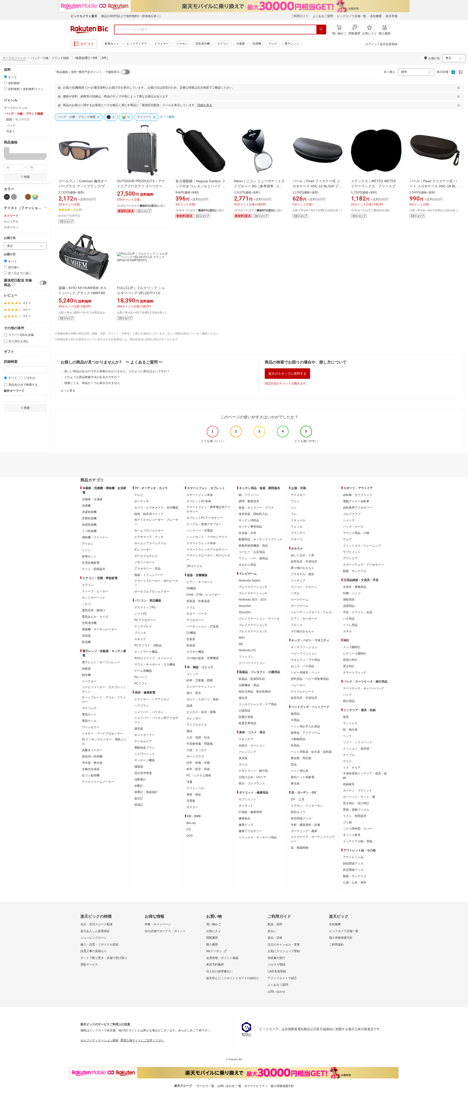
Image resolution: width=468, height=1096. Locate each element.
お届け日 (10, 254)
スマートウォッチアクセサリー (206, 549)
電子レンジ (291, 43)
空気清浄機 (202, 43)
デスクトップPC (145, 607)
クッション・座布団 (356, 748)
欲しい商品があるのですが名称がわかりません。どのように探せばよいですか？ (117, 371)
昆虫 (294, 764)
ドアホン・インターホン (307, 805)
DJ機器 (191, 632)
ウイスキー (298, 495)
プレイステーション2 (253, 631)
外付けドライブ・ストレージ (153, 658)
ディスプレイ (143, 626)
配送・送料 (275, 924)
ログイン (371, 44)
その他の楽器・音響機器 (202, 658)
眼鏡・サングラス (354, 571)
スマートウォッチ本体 (201, 543)
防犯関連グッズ (353, 863)
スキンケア (246, 739)
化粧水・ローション (252, 745)
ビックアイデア (137, 43)
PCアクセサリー (145, 620)
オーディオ (141, 501)
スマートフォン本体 (199, 495)
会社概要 (376, 16)
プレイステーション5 (253, 587)
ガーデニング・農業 (304, 831)
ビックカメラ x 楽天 (84, 16)
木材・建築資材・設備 (305, 824)
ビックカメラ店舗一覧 (351, 16)
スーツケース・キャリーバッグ (363, 688)
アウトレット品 (353, 857)
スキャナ (140, 639)
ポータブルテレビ (146, 556)
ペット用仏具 (299, 771)
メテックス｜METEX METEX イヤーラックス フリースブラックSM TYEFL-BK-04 (375, 186)
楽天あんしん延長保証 (95, 931)
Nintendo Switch (249, 580)
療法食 (295, 783)
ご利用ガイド (300, 16)
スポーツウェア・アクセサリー (363, 564)
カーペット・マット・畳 (359, 797)
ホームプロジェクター (149, 530)
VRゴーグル (194, 566)
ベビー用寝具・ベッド (305, 672)
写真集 (190, 801)
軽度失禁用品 (247, 723)
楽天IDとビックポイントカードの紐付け (232, 978)
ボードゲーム (299, 606)
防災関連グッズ (301, 818)
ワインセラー (90, 727)
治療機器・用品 (249, 685)
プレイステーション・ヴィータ (259, 618)
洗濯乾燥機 (89, 512)
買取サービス (89, 964)
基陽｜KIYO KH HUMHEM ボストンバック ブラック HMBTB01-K (83, 293)
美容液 (243, 758)
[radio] (5, 76)
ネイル (243, 764)
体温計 (138, 804)
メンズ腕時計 (352, 647)
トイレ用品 (350, 625)
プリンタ (140, 632)
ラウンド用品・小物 (356, 533)
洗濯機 (256, 43)
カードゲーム (299, 599)
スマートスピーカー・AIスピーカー (156, 583)
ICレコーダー (143, 549)
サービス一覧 (205, 1086)
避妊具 (243, 698)
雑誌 (189, 731)
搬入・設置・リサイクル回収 (99, 944)
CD (188, 829)
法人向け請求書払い (219, 971)
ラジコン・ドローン (304, 587)
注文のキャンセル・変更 (284, 944)
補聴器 (138, 766)
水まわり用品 (247, 564)
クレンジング (247, 752)
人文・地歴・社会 (198, 737)
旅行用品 (349, 701)
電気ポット (89, 714)
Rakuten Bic (89, 29)
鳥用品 (295, 745)
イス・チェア (352, 767)
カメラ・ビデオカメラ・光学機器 (156, 507)
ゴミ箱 (347, 822)
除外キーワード (14, 390)
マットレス (350, 723)
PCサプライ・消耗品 (148, 645)
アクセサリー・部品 (147, 568)
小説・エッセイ (196, 750)
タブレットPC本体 (198, 501)
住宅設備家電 (90, 562)
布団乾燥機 (89, 524)
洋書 (189, 782)
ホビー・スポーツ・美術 (202, 699)
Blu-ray (191, 823)
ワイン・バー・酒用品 (253, 558)
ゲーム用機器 (143, 671)
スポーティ (11, 227)
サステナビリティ (256, 1086)
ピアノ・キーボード (199, 582)
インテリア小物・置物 (357, 841)
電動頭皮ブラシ (144, 747)
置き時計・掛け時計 (356, 803)
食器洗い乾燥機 (92, 756)
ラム (294, 514)
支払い (272, 931)
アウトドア (350, 558)
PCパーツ (140, 677)
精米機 (86, 675)
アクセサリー (195, 620)
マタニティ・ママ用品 (305, 660)
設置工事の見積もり (93, 951)
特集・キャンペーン (158, 924)
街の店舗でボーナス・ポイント (165, 931)
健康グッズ (246, 824)
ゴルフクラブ (352, 514)
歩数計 (138, 785)
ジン (294, 507)
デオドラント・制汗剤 (253, 771)
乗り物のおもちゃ (302, 568)
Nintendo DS (247, 650)
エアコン (223, 43)
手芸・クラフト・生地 (357, 612)
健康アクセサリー (250, 831)
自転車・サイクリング (357, 495)
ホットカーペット (93, 597)
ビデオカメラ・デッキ (149, 537)
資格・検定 (193, 794)
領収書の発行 (276, 958)
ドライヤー (161, 43)
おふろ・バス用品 (302, 666)
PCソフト (140, 683)
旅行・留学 (193, 693)
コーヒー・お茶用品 (252, 552)
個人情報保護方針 (340, 937)
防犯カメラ (298, 812)
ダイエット (246, 805)
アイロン (88, 543)
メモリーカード (144, 562)
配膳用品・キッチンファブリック (261, 539)
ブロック (296, 625)
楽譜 (189, 705)
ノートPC (140, 613)
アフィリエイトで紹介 (282, 978)
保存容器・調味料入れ (253, 514)
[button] (6, 153)
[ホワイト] (21, 197)
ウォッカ (296, 526)
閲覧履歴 (212, 937)
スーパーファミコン (252, 663)
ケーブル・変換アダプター (204, 524)
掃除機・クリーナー (95, 537)
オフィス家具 (352, 835)
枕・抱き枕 (350, 729)
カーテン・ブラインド (357, 790)
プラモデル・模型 (302, 574)
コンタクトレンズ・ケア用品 (258, 704)
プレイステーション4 (253, 593)
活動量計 (140, 779)
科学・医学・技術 (198, 769)
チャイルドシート (302, 691)
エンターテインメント (201, 686)
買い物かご (213, 924)
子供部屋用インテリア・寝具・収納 (365, 776)
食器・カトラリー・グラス (256, 507)
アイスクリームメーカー (98, 782)
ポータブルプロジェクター (151, 591)
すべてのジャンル (14, 58)
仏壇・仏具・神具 (354, 882)
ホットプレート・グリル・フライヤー (104, 700)
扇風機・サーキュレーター (99, 629)
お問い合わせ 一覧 (229, 1086)
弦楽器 (190, 639)
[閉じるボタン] (459, 88)
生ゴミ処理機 (90, 775)
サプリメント (247, 799)
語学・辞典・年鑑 (198, 762)
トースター (89, 681)
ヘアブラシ (141, 705)
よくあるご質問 (322, 16)
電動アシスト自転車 (356, 501)
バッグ (347, 694)
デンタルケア (143, 741)
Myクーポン (214, 951)
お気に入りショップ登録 (284, 951)
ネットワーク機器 (146, 652)
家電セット (112, 43)
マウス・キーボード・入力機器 (154, 664)
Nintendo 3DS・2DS (252, 599)
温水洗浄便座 (143, 773)
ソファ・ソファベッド (357, 742)
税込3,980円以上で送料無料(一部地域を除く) (130, 16)
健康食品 (244, 818)
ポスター (192, 807)
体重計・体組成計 (146, 792)
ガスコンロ (89, 708)
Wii (241, 644)
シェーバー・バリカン (149, 712)
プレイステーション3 (253, 625)
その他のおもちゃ (302, 631)
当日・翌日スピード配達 (96, 924)
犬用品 (295, 720)
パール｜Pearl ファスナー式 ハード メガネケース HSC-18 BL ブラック (435, 186)
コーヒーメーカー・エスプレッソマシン (104, 689)
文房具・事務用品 (354, 587)
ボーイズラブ (195, 756)
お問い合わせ (276, 991)
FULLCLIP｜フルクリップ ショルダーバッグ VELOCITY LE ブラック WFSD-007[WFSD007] (141, 293)
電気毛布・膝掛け (93, 610)
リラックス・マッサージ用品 (258, 837)
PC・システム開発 (198, 775)
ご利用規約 (336, 944)
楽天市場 (391, 16)
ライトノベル (195, 788)
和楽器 (190, 645)
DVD (189, 835)
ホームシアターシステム (150, 543)
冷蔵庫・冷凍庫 (92, 499)
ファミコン (246, 656)
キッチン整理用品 (250, 526)
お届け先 (10, 238)
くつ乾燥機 (89, 531)
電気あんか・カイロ (95, 616)
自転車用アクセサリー (357, 507)
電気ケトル (89, 721)
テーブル (349, 755)
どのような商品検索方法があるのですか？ (92, 377)
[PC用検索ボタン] (321, 29)
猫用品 (295, 713)
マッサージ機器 (144, 760)
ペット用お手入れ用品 (305, 726)
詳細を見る (204, 105)
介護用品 (244, 710)
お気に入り (213, 931)
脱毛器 (138, 728)
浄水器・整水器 (92, 762)
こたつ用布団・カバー (357, 828)
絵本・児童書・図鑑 (199, 680)
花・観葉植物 (299, 847)
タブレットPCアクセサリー (204, 518)
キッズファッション (304, 647)
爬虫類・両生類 (301, 758)
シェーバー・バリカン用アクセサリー (156, 720)
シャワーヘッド (144, 754)
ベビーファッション (304, 653)
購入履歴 (212, 944)
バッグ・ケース (353, 526)
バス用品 (349, 618)
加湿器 (86, 635)
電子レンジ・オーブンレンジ (101, 662)
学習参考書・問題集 (199, 743)
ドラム (190, 607)
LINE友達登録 (277, 971)
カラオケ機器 (195, 652)
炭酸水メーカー (92, 750)
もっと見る (68, 390)
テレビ (272, 43)
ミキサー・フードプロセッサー (102, 733)
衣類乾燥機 (89, 518)
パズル (295, 593)
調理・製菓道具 (249, 501)
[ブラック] (7, 197)
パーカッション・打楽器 (202, 626)
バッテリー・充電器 (199, 530)
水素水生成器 (90, 769)
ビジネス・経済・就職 (201, 712)
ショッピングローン (93, 937)
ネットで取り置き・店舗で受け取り (103, 958)
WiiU (242, 637)
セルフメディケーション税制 (99, 1040)
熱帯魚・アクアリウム (305, 732)
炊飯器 (86, 668)
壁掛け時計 (350, 660)
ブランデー (298, 533)
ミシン (86, 550)
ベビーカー (298, 685)
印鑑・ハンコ (352, 593)
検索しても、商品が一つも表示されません (92, 383)
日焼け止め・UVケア (252, 777)
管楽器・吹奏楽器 (198, 601)
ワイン (295, 501)
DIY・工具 (297, 799)
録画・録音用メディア (149, 514)
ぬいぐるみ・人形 (302, 555)
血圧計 (138, 798)
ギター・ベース (196, 613)
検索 (27, 177)
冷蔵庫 (240, 43)
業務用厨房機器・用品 (253, 545)
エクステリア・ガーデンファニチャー (313, 839)
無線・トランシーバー (149, 575)
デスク (347, 761)
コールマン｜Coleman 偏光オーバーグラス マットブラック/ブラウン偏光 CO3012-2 (83, 186)
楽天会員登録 (388, 44)
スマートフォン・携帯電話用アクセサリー (208, 509)
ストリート (11, 215)
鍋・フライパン (249, 495)
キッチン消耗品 (249, 520)
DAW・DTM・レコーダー (203, 594)
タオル (347, 631)
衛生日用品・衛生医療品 (255, 691)
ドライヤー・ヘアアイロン (151, 699)
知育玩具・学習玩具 (304, 561)
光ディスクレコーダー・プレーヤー (156, 522)
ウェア (347, 539)
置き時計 (349, 666)
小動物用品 (298, 739)
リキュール (298, 520)
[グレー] (14, 197)
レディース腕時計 (354, 653)
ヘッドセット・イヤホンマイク (206, 537)
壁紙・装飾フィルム (356, 809)
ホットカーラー (144, 735)
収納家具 (349, 784)
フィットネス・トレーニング (362, 545)
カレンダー (193, 718)
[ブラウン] (28, 197)
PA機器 (191, 588)
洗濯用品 (349, 606)
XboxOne (245, 606)
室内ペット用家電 (302, 777)
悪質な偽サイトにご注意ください (142, 1040)
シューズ (349, 520)
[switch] (43, 283)
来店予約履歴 (215, 964)
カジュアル (11, 221)
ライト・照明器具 (93, 569)
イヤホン (182, 43)
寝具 (346, 717)
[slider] (4, 159)
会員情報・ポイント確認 (222, 958)
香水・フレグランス (252, 783)
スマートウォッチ (354, 672)
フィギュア (298, 580)
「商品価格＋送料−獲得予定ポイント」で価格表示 (86, 72)
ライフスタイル (196, 724)
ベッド (347, 736)
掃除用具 (349, 599)
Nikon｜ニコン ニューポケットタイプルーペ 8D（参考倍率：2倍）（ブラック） (259, 186)
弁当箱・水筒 (247, 533)
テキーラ (296, 539)
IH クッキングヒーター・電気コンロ (104, 741)
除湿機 (86, 642)
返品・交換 (275, 937)
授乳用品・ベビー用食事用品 (310, 679)
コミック (192, 674)
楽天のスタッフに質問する (287, 373)
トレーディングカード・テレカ (311, 612)
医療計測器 (246, 717)
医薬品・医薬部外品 (252, 679)
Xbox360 (245, 612)
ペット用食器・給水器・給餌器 (311, 752)
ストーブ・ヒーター (95, 591)
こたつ (86, 604)
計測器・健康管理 (250, 812)
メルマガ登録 (276, 964)
